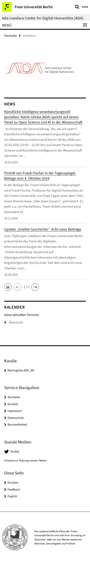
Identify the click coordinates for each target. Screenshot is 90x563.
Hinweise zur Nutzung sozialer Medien (25, 460)
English (12, 496)
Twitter (14, 451)
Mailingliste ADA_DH (21, 370)
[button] (8, 287)
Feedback (14, 489)
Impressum (15, 411)
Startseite (10, 36)
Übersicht (16, 322)
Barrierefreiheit (17, 424)
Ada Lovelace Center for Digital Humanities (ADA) (42, 17)
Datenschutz (16, 418)
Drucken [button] (13, 482)
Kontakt (13, 404)
